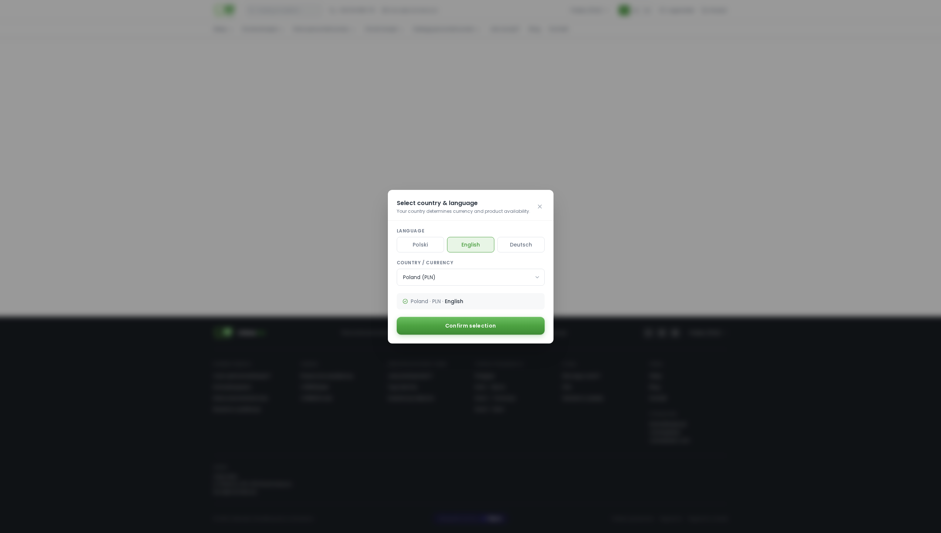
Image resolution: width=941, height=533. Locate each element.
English (470, 244)
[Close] (540, 206)
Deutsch (521, 244)
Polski (420, 244)
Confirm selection (470, 325)
